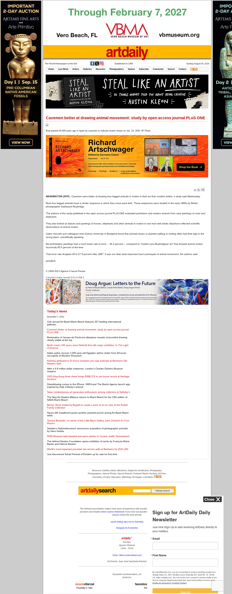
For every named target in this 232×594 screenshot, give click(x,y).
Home (51, 69)
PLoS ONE (78, 277)
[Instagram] (102, 65)
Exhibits (106, 470)
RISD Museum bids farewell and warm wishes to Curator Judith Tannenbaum (88, 436)
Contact (182, 69)
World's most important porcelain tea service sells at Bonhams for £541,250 (87, 449)
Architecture (143, 470)
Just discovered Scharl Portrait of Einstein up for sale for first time (82, 454)
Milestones (122, 470)
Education (116, 477)
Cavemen (50, 277)
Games (131, 69)
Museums (100, 69)
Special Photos (110, 473)
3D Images (137, 477)
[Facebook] (92, 65)
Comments (158, 69)
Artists (75, 69)
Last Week (63, 69)
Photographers (116, 69)
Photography (156, 470)
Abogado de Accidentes (127, 528)
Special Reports (125, 473)
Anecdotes (97, 477)
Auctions (153, 473)
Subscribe (144, 69)
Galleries (87, 69)
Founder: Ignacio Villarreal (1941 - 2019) (127, 545)
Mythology (126, 477)
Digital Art (132, 470)
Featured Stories (141, 473)
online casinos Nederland (112, 512)
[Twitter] (97, 65)
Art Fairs (162, 473)
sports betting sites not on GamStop (127, 522)
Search (171, 69)
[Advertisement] (169, 333)
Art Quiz (106, 477)
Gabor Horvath (63, 277)
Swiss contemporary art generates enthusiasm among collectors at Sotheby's (88, 392)
